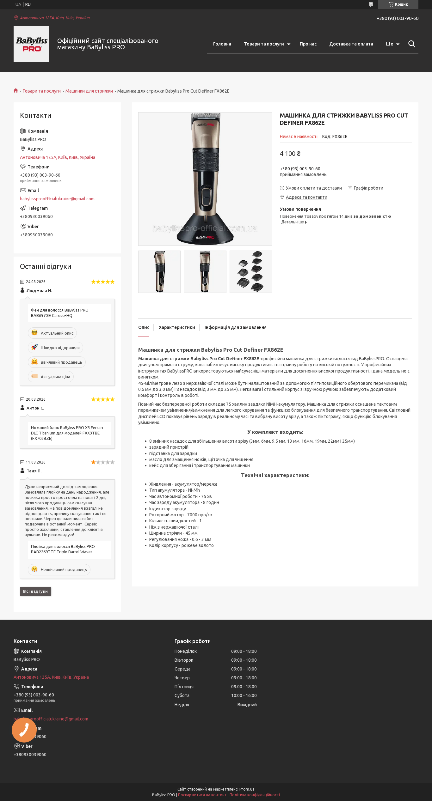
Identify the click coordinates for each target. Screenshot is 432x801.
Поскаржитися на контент (202, 795)
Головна (222, 43)
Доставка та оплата (351, 43)
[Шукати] (410, 44)
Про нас (308, 43)
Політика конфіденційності (255, 795)
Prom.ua (247, 789)
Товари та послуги (264, 43)
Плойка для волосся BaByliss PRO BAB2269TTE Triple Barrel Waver (63, 549)
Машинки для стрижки (89, 91)
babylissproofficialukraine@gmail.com (57, 198)
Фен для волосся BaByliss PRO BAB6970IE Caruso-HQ (60, 313)
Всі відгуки (35, 591)
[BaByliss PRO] (31, 44)
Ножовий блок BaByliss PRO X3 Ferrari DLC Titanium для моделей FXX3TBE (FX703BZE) (67, 432)
